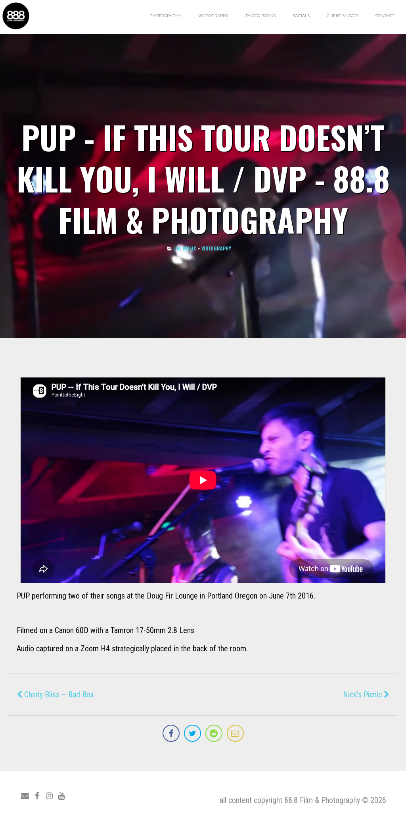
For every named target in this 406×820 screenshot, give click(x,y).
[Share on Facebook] (171, 733)
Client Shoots (342, 15)
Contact (384, 15)
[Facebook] (37, 796)
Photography (165, 15)
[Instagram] (49, 796)
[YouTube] (61, 796)
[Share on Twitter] (192, 733)
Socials (301, 15)
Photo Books (261, 15)
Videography (213, 15)
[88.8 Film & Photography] (16, 29)
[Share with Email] (235, 733)
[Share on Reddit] (214, 733)
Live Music (184, 248)
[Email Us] (25, 796)
